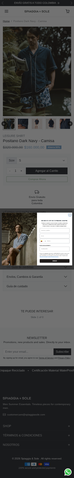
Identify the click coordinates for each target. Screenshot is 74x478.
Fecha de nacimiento (45, 245)
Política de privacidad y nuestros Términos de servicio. (49, 256)
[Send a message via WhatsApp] (68, 472)
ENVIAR (54, 261)
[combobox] (43, 241)
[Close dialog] (69, 214)
